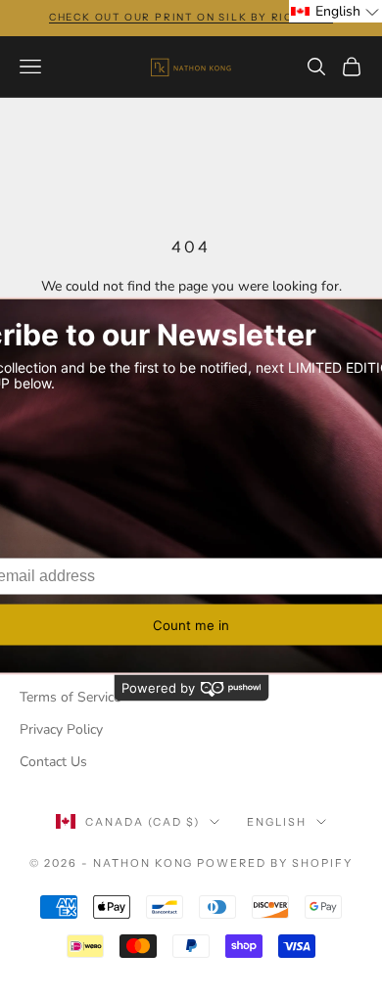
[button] (335, 11)
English (277, 822)
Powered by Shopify (275, 863)
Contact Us (53, 761)
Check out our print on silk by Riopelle (191, 17)
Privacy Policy (61, 729)
